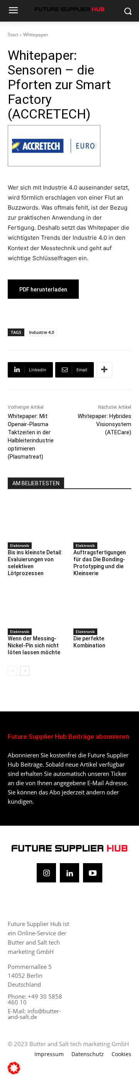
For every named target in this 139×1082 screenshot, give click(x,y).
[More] (104, 370)
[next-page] (25, 671)
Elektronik (19, 545)
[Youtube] (92, 872)
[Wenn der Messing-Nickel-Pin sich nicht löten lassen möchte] (37, 605)
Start (13, 34)
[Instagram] (46, 872)
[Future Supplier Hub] (69, 9)
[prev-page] (12, 671)
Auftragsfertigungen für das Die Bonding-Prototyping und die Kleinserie (99, 563)
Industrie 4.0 (41, 332)
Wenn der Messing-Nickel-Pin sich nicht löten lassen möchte (34, 645)
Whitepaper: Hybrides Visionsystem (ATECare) (104, 424)
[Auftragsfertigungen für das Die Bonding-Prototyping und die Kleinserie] (102, 519)
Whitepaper (35, 34)
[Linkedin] (69, 872)
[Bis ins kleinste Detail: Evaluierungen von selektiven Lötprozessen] (37, 519)
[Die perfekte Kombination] (102, 605)
